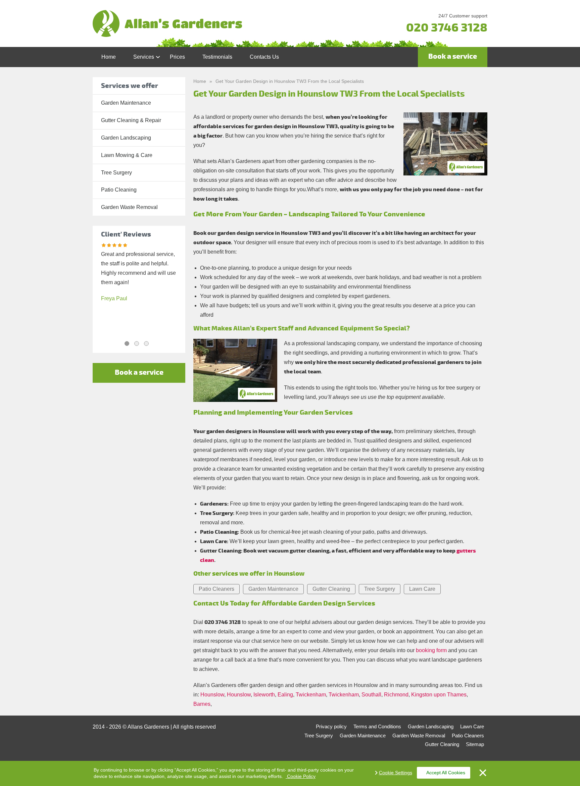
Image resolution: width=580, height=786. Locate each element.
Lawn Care (422, 589)
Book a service (452, 56)
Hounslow (212, 694)
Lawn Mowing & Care (126, 155)
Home (108, 57)
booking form (431, 650)
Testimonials (217, 57)
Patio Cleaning (119, 190)
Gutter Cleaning (331, 589)
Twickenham (311, 694)
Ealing (285, 694)
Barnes (201, 704)
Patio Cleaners (216, 589)
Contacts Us (264, 57)
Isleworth (264, 694)
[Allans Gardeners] (224, 23)
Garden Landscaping (126, 138)
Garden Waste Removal (129, 207)
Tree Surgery (116, 172)
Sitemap (475, 744)
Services (143, 57)
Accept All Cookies (445, 772)
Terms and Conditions (377, 726)
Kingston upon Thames (439, 694)
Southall (371, 694)
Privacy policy (331, 726)
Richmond (396, 694)
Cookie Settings (395, 772)
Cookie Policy (301, 776)
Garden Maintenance (126, 103)
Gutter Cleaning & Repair (131, 120)
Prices (177, 57)
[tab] (127, 343)
